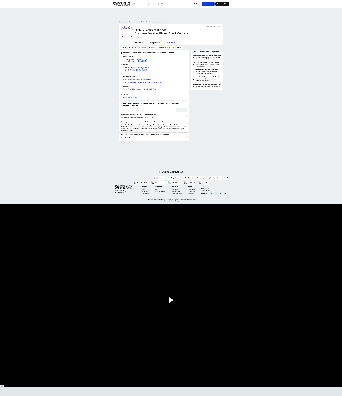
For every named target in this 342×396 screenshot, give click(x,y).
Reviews (139, 43)
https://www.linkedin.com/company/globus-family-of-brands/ (144, 82)
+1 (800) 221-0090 (141, 61)
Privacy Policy (191, 191)
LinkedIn (225, 193)
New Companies (205, 188)
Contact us (144, 191)
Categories (164, 4)
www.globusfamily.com (130, 97)
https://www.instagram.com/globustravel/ (138, 79)
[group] (123, 47)
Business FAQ (175, 189)
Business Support (176, 191)
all (181, 110)
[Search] (144, 4)
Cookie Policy (191, 193)
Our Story (144, 189)
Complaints (154, 43)
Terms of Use (191, 189)
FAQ (156, 189)
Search (134, 4)
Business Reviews (205, 190)
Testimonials (145, 193)
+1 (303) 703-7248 (141, 59)
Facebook (211, 193)
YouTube (220, 193)
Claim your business (177, 193)
